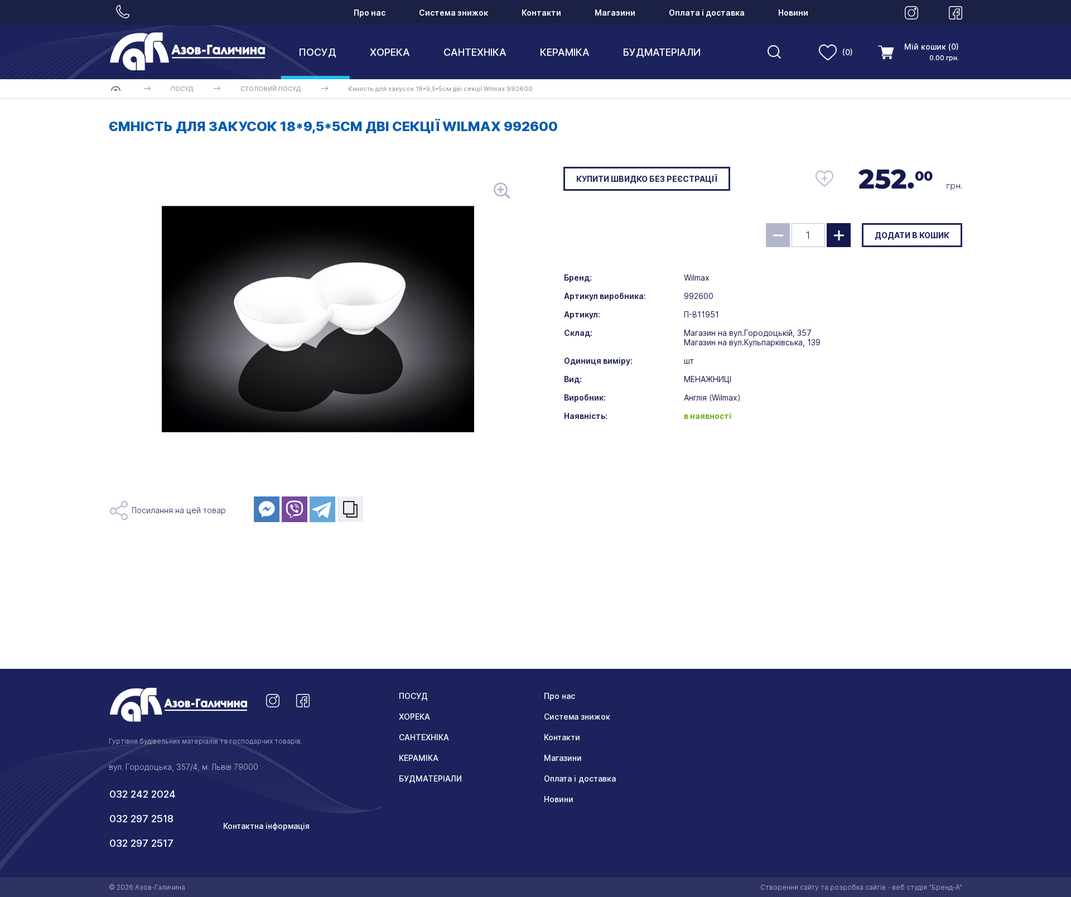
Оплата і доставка (707, 12)
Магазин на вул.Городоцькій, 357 (748, 332)
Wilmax (697, 277)
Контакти (541, 12)
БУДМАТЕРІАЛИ (662, 52)
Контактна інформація (266, 826)
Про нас (369, 12)
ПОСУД (317, 52)
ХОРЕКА (390, 52)
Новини (793, 12)
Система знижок (453, 12)
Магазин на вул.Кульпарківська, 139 (752, 342)
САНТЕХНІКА (474, 52)
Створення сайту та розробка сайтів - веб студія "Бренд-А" (861, 887)
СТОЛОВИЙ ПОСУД (270, 89)
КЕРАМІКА (565, 52)
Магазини (615, 12)
